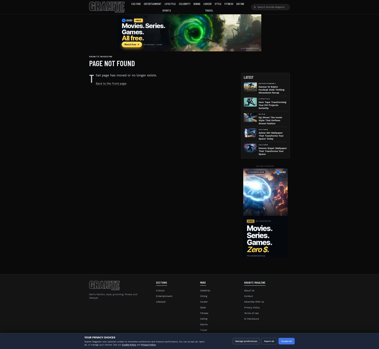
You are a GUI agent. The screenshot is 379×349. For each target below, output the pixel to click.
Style (218, 3)
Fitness (228, 3)
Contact (248, 296)
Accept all (286, 341)
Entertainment (153, 3)
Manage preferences (246, 341)
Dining (196, 3)
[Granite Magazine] (107, 7)
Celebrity (184, 3)
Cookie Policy (129, 345)
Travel (209, 10)
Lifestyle (170, 3)
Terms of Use (251, 313)
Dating (240, 3)
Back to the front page (111, 83)
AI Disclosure (251, 318)
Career (207, 3)
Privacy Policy (252, 307)
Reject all (269, 341)
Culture (136, 3)
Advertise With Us (254, 301)
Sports (166, 10)
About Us (249, 290)
